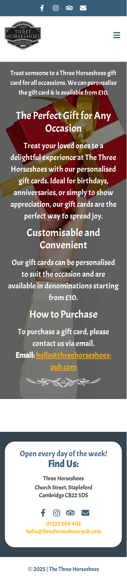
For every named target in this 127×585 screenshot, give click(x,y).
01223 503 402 (63, 523)
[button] (117, 35)
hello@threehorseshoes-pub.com (63, 531)
